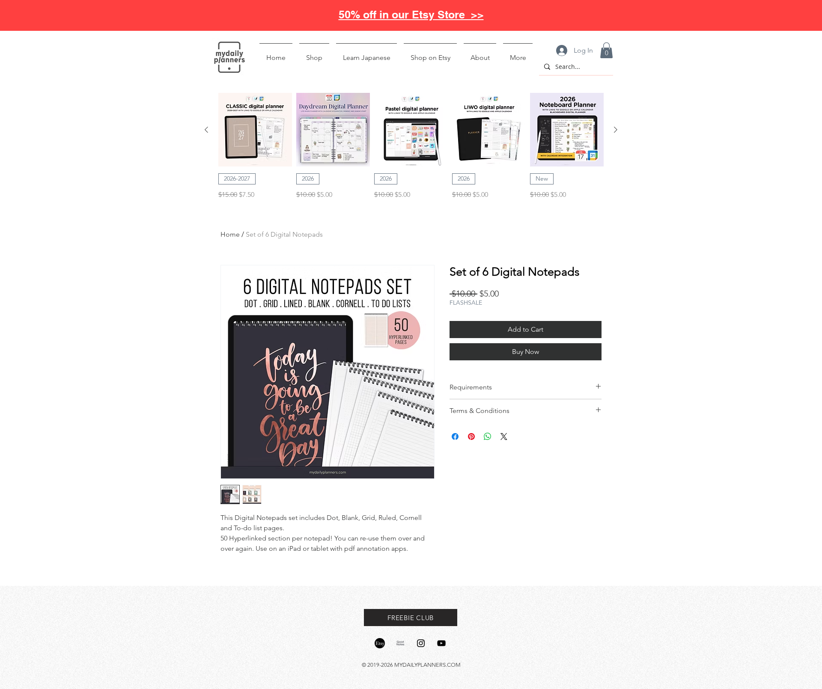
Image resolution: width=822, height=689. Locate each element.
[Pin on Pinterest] (471, 436)
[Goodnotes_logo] (400, 643)
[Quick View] (255, 129)
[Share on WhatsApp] (487, 436)
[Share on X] (504, 436)
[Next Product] (616, 130)
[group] (411, 146)
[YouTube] (441, 643)
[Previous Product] (206, 130)
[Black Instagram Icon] (421, 643)
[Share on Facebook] (455, 436)
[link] (606, 50)
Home (230, 234)
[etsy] (380, 643)
